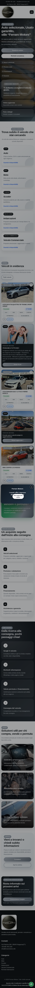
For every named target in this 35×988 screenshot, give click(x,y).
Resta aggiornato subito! (18, 496)
